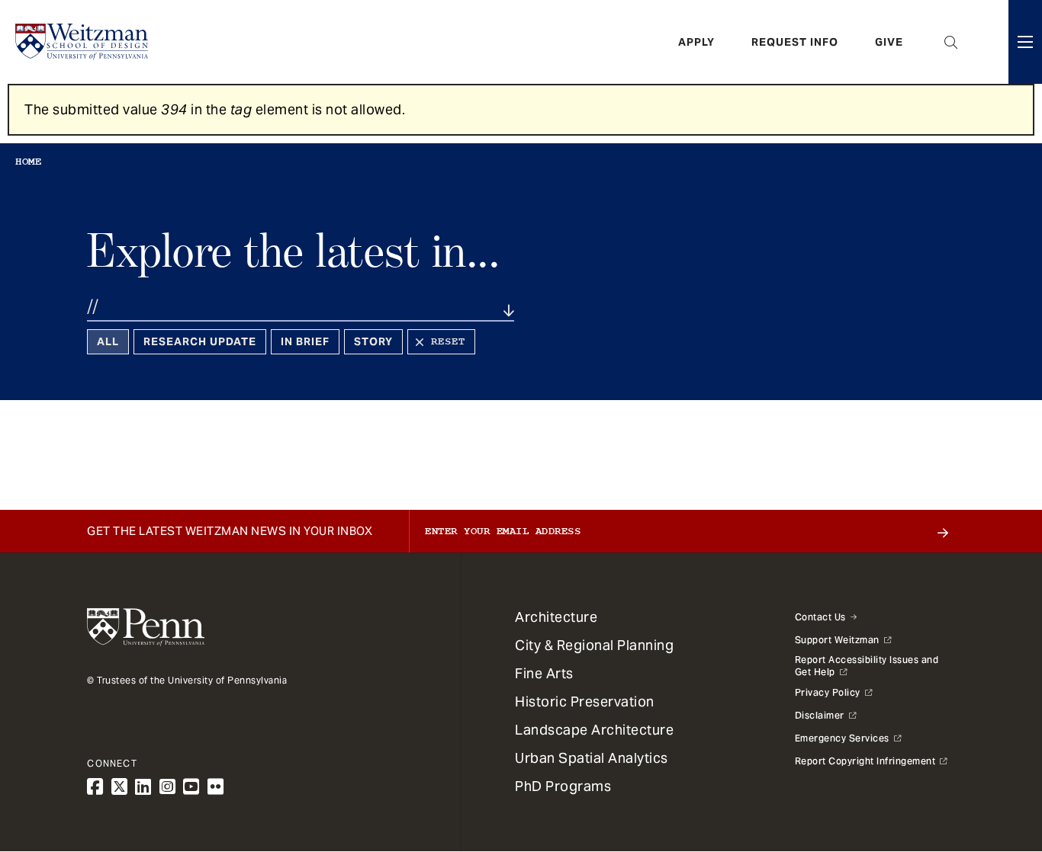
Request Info (794, 42)
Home (28, 161)
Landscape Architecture (594, 729)
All (108, 341)
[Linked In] (143, 786)
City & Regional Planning (594, 645)
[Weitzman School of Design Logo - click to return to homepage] (81, 42)
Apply (696, 42)
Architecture (556, 617)
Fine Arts (544, 673)
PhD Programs (563, 786)
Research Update (199, 341)
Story (373, 341)
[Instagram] (167, 786)
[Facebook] (95, 786)
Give (889, 42)
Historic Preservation (584, 701)
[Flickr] (215, 786)
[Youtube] (191, 786)
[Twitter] (119, 786)
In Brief (305, 341)
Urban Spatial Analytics (591, 758)
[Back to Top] (990, 758)
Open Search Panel (951, 41)
